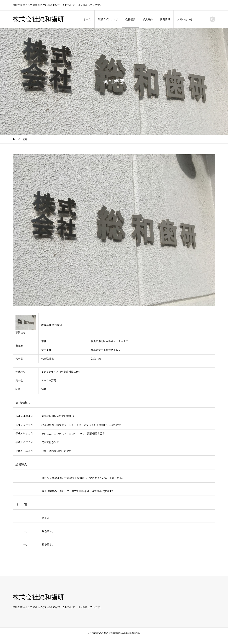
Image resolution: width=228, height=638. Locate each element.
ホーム (87, 19)
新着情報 (165, 19)
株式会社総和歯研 (38, 19)
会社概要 (130, 19)
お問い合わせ (184, 19)
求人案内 (148, 19)
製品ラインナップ (108, 19)
